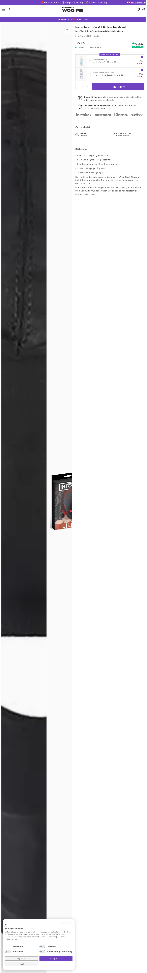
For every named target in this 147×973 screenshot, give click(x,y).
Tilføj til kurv (118, 86)
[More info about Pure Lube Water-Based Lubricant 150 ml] (142, 69)
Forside (78, 27)
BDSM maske (93, 35)
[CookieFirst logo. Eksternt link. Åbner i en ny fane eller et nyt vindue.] (6, 925)
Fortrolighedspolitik (63, 923)
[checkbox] (8, 946)
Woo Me (72, 10)
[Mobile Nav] (3, 9)
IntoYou (79, 35)
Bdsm (86, 27)
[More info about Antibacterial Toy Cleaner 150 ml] (142, 56)
